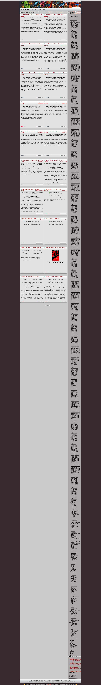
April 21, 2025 (74, 100)
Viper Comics (74, 632)
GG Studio (73, 579)
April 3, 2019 (74, 448)
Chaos (72, 567)
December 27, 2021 (75, 291)
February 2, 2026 (74, 55)
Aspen (72, 547)
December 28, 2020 (75, 348)
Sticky (71, 653)
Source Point (74, 617)
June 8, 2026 (74, 35)
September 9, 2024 (75, 135)
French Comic (73, 644)
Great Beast (73, 580)
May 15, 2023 (74, 211)
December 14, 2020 (75, 350)
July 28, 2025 (74, 85)
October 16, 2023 (75, 187)
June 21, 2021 (74, 320)
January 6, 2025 (74, 117)
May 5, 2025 (73, 98)
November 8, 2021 (75, 298)
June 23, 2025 (74, 90)
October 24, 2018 (75, 473)
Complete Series (73, 20)
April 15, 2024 (74, 158)
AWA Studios (74, 552)
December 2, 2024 (75, 122)
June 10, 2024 (74, 150)
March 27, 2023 (74, 219)
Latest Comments (74, 16)
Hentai (71, 643)
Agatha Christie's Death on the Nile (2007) (55, 247)
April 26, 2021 (74, 329)
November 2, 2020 (75, 357)
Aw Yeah (74, 575)
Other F (72, 635)
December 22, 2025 (75, 61)
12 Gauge (73, 525)
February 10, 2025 (75, 111)
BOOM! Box (74, 559)
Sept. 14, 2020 (74, 364)
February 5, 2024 (74, 169)
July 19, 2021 (74, 316)
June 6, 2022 (74, 265)
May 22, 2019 (74, 440)
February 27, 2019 (75, 454)
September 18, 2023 (75, 191)
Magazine (72, 640)
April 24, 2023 (74, 215)
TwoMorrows (74, 628)
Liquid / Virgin (74, 597)
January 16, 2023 (75, 230)
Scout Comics (74, 612)
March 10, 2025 (74, 107)
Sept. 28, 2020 (74, 362)
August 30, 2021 (74, 309)
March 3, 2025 (74, 108)
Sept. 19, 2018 (74, 479)
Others (72, 636)
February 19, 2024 (75, 167)
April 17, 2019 (74, 446)
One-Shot (72, 651)
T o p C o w (74, 521)
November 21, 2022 (75, 239)
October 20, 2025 (75, 71)
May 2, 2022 (73, 271)
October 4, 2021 (74, 304)
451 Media (73, 528)
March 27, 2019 (74, 449)
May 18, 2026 (74, 38)
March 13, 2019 (74, 451)
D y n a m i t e (65, 161)
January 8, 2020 (74, 404)
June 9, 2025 (74, 92)
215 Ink (72, 527)
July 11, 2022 (74, 260)
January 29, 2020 (75, 401)
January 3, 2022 (74, 289)
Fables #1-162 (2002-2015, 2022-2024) (76, 663)
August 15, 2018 (74, 484)
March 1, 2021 (74, 338)
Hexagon (73, 588)
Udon (72, 629)
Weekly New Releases (75, 22)
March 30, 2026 (74, 46)
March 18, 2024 (74, 163)
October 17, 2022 (75, 244)
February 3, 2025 (74, 112)
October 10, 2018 (75, 476)
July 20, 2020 (74, 373)
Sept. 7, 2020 (74, 365)
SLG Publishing (74, 615)
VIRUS (73, 585)
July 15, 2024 (74, 144)
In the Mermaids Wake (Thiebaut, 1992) (31, 218)
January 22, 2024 (75, 172)
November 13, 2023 (75, 183)
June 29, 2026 (74, 32)
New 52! (74, 505)
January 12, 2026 (75, 58)
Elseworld (74, 511)
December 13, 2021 (75, 293)
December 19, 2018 (75, 465)
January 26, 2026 (75, 56)
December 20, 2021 (75, 292)
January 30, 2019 (75, 458)
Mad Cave (73, 599)
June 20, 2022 (74, 263)
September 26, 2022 (75, 248)
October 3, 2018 (74, 477)
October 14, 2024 (75, 130)
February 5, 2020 (74, 400)
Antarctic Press (74, 544)
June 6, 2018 (74, 495)
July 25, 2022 (74, 257)
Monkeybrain (74, 600)
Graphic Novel (40, 103)
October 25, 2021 (75, 300)
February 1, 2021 (74, 342)
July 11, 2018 (74, 490)
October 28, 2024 (75, 128)
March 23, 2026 (74, 47)
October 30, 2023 (75, 185)
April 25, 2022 (74, 272)
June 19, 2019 (74, 436)
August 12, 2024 (74, 140)
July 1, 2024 (73, 146)
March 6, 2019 (74, 452)
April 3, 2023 (74, 218)
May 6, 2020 (73, 385)
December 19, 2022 (75, 234)
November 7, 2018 (75, 471)
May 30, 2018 (74, 496)
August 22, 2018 (74, 483)
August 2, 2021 (74, 314)
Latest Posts (73, 15)
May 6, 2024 (73, 155)
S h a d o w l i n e (76, 522)
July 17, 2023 (74, 201)
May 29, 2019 (74, 439)
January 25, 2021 (75, 343)
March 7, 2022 (74, 280)
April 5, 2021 (74, 332)
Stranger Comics (75, 620)
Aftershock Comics (75, 533)
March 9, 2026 (74, 49)
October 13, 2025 (75, 72)
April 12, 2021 (74, 331)
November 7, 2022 (75, 241)
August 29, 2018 (74, 482)
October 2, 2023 (74, 189)
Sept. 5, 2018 (74, 481)
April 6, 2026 (74, 45)
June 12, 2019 (74, 437)
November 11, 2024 (75, 125)
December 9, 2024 (75, 121)
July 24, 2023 (74, 200)
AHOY (72, 534)
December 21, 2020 (75, 349)
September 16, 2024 (75, 134)
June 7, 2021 (74, 322)
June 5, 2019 (74, 438)
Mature (71, 642)
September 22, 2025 (75, 76)
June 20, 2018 (74, 493)
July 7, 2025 (73, 88)
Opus (72, 604)
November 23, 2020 (75, 353)
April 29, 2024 (74, 156)
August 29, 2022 (74, 252)
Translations (41, 219)
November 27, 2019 (75, 411)
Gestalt (72, 578)
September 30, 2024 (75, 132)
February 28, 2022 (75, 281)
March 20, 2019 (74, 450)
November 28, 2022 (75, 238)
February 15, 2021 (75, 340)
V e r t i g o (74, 506)
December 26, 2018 (75, 463)
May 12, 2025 (74, 97)
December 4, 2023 (75, 179)
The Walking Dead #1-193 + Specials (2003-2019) (78, 659)
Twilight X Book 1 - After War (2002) (54, 276)
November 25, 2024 (75, 123)
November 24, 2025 (75, 66)
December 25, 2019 (75, 406)
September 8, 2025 (75, 78)
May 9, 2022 (73, 270)
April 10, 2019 (74, 447)
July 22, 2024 (74, 143)
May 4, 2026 (73, 41)
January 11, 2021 (75, 346)
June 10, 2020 (74, 380)
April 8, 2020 (74, 390)
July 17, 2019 (74, 431)
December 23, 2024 (75, 119)
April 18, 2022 (74, 273)
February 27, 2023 (75, 223)
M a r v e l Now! (75, 514)
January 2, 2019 (74, 462)
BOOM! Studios (74, 557)
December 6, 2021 (75, 294)
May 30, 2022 (74, 266)
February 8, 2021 (74, 341)
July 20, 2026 (74, 28)
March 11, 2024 (74, 164)
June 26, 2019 (74, 435)
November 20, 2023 (75, 181)
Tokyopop (73, 625)
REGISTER (49, 684)
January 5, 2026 (74, 59)
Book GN (23, 12)
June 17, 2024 (74, 148)
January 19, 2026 (75, 57)
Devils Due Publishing (72, 571)
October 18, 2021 (75, 302)
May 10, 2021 (74, 327)
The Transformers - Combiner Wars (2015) (32, 102)
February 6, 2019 (74, 457)
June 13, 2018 (74, 494)
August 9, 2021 (74, 313)
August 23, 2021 (74, 310)
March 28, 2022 (74, 276)
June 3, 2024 (74, 151)
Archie (72, 546)
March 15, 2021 (74, 336)
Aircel (72, 535)
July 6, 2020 (73, 375)
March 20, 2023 (74, 220)
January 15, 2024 (75, 173)
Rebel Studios (74, 608)
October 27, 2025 (75, 70)
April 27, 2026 (74, 42)
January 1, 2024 (74, 175)
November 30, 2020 (75, 352)
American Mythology (75, 541)
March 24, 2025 (74, 104)
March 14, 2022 (74, 278)
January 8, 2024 (74, 174)
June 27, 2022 (74, 262)
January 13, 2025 (75, 115)
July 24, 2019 (74, 430)
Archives (72, 652)
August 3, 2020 (74, 371)
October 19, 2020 (75, 359)
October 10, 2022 (75, 245)
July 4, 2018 (73, 491)
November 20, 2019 (75, 412)
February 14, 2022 (75, 283)
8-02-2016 (22, 16)
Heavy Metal (73, 582)
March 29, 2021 (74, 333)
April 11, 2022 (74, 274)
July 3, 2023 (73, 204)
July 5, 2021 (73, 318)
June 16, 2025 (74, 91)
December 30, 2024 (75, 118)
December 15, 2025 (75, 63)
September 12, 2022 (75, 250)
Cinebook (73, 568)
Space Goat (73, 618)
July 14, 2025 (74, 87)
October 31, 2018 (75, 472)
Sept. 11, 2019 (74, 423)
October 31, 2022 (75, 242)
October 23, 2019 (75, 416)
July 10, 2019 (74, 433)
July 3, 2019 (73, 434)
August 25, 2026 (74, 23)
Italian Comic (73, 646)
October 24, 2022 (75, 243)
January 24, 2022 (75, 286)
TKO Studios (74, 624)
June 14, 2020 (74, 379)
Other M (73, 512)
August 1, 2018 (74, 487)
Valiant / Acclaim (74, 630)
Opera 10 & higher (58, 681)
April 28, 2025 (74, 99)
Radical (72, 607)
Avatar (72, 550)
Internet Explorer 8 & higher (49, 681)
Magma (73, 583)
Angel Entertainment (75, 543)
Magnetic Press (75, 596)
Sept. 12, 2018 (74, 480)
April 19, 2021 (74, 330)
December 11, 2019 (75, 408)
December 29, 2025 (75, 60)
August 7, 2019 (74, 428)
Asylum (72, 549)
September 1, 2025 (75, 79)
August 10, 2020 (74, 370)
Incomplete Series (74, 637)
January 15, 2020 (75, 403)
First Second (74, 577)
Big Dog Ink (74, 548)
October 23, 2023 (75, 186)
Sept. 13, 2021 (74, 307)
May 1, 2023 (73, 213)
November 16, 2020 (75, 354)
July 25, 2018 (74, 488)
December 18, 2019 (75, 407)
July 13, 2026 (74, 30)
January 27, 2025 (75, 113)
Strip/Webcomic (73, 639)
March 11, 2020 (74, 394)
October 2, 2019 (74, 419)
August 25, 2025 (74, 80)
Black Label (74, 504)
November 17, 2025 (75, 67)
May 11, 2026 (74, 39)
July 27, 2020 (74, 372)
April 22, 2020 (74, 387)
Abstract (73, 531)
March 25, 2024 (74, 162)
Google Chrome (71, 681)
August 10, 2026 (74, 25)
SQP (72, 619)
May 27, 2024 (74, 152)
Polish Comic (73, 647)
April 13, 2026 (74, 44)
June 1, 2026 (74, 36)
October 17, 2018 (75, 474)
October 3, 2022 (74, 246)
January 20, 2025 (75, 114)
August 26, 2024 (74, 137)
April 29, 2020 (74, 386)
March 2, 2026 (74, 50)
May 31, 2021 (74, 324)
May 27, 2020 (74, 382)
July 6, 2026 (73, 31)
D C (72, 503)
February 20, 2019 (75, 455)
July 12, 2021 (74, 317)
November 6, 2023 (75, 184)
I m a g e (73, 518)
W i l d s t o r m (75, 510)
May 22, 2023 (74, 210)
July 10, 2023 (74, 202)
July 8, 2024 (73, 145)
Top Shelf (73, 626)
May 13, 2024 (74, 154)
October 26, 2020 (75, 358)
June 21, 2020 (74, 378)
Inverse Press (74, 590)
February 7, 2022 (74, 284)
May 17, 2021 (74, 326)
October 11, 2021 (75, 303)
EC (72, 603)
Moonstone (73, 601)
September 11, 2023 (75, 193)
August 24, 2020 (74, 368)
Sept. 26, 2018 (74, 478)
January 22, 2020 (75, 402)
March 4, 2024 (74, 165)
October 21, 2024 (75, 129)
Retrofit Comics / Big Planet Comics (74, 611)
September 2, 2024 (75, 136)
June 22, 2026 (74, 33)
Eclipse (72, 576)
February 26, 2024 (75, 166)
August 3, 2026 (74, 26)
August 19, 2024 (74, 139)
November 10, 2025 (75, 68)
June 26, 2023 (74, 205)
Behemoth (73, 553)
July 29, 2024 (74, 142)
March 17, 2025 (74, 106)
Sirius (72, 614)
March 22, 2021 (74, 335)
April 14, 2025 (74, 101)
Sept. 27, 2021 (74, 305)
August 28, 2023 (74, 195)
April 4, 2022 (74, 275)
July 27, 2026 (74, 27)
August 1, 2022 (74, 256)
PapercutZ (73, 605)
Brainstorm (73, 561)
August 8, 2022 (74, 255)
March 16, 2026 (74, 48)
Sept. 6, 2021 (74, 308)
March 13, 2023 (74, 221)
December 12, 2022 (75, 235)
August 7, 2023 (74, 198)
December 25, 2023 (75, 176)
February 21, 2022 (75, 282)
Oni (72, 602)
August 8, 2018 (74, 485)
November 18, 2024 (75, 124)
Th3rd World (74, 623)
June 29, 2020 (74, 376)
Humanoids (73, 589)
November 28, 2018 (75, 468)
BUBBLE (73, 564)
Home (71, 13)
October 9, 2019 (74, 418)
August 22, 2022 (74, 253)
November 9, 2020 (75, 356)
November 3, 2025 (75, 69)
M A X (73, 516)
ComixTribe (73, 569)
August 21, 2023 (74, 196)
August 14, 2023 (74, 197)
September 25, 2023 (75, 190)
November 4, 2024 (75, 126)
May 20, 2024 (74, 153)
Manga (71, 641)
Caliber (72, 565)
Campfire (73, 566)
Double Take (74, 572)
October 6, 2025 (74, 74)
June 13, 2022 (74, 264)
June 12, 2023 (74, 207)
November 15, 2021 (75, 297)
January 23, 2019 (75, 459)
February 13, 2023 (75, 226)
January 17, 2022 (75, 287)
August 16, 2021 (74, 311)
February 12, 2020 (75, 398)
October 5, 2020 (74, 361)
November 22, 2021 (75, 296)
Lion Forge (73, 594)
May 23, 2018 (74, 498)
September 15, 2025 (75, 77)
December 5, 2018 (75, 467)
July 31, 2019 (74, 429)
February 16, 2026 (75, 53)
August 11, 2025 (74, 82)
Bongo (72, 556)
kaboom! (74, 558)
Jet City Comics (74, 592)
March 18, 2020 (74, 393)
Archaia (74, 560)
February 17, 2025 (75, 110)
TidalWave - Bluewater (72, 622)
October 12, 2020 (75, 360)
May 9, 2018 (73, 500)
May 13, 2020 (74, 384)
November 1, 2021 (75, 299)
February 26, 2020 (75, 396)
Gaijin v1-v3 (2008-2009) (74, 667)
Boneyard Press (74, 555)
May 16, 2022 (74, 269)
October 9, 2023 (74, 188)
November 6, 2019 (75, 414)
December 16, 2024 (75, 120)
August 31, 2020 (74, 367)
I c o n (73, 515)
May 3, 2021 (73, 328)
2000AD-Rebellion (75, 526)
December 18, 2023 (75, 177)
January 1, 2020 (74, 405)
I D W (42, 103)
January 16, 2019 (75, 460)
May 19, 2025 (74, 96)
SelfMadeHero (74, 613)
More (72, 501)
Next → (48, 305)
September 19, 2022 (75, 249)
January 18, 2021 (75, 344)
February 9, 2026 (74, 54)
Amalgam (73, 539)
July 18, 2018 (74, 489)
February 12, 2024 (75, 168)
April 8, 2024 (74, 159)
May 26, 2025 (74, 94)
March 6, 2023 (74, 222)
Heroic (72, 587)
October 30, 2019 (75, 415)
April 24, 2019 (74, 445)
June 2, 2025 (74, 93)
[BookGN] (77, 4)
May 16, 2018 (74, 499)
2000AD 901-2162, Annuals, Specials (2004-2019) (78, 668)
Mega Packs (72, 650)
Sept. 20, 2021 (74, 306)
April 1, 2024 (74, 161)
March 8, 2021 (74, 337)
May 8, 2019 (73, 443)
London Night (74, 598)
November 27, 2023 (75, 180)
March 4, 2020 (74, 395)
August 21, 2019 (74, 426)
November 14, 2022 (75, 240)
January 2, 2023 (74, 232)
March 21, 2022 (74, 277)
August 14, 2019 (74, 427)
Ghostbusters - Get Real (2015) (53, 189)
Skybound (74, 520)
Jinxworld (74, 507)
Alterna (72, 537)
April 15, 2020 (74, 389)
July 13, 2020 (74, 374)
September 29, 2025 (75, 75)
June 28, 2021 (74, 319)
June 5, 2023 (74, 208)
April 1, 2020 (74, 391)
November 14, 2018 (75, 470)
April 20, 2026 (74, 43)
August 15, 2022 (74, 254)
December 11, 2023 (75, 178)
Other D (72, 634)
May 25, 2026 (74, 37)
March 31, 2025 (74, 103)
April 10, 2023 (74, 217)
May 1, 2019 (73, 444)
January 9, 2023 (74, 231)
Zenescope (73, 633)
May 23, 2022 (74, 267)
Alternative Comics (75, 538)
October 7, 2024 (74, 131)
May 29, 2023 (74, 209)
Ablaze (72, 530)
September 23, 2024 (75, 133)
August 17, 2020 (74, 369)
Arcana (72, 545)
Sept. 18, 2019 (74, 422)
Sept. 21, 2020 (74, 363)
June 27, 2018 (74, 492)
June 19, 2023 (74, 206)
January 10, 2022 (75, 288)
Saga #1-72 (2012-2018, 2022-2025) (76, 660)
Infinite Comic (75, 513)
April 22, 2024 (74, 157)
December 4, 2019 (75, 409)
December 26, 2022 (75, 233)
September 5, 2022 (75, 251)
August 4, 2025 (74, 83)
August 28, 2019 (74, 425)
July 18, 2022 (74, 259)
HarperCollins (74, 581)
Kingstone (73, 593)
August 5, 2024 (74, 141)
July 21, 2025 (74, 86)
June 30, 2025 (74, 89)
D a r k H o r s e (41, 248)
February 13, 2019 (75, 456)
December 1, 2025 (75, 65)
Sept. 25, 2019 (74, 420)
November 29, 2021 (75, 295)
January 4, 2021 (74, 347)
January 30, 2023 (75, 228)
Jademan (73, 591)
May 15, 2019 (74, 441)
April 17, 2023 (74, 216)
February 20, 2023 (75, 224)
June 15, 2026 (74, 34)
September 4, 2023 (75, 194)
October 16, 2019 (75, 417)
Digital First (74, 509)
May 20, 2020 (74, 383)
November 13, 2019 (75, 413)
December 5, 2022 (75, 237)
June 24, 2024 (74, 147)
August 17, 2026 (74, 24)
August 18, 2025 (74, 81)
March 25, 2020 (74, 392)
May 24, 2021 (74, 325)
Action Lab (73, 532)
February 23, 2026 (75, 52)
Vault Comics (74, 631)
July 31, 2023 (74, 199)
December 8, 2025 (75, 64)
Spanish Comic (73, 648)
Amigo (72, 542)
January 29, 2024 (75, 170)
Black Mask (73, 554)
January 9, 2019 (74, 461)
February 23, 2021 (75, 339)
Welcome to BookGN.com (36, 4)
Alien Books (73, 536)
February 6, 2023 (74, 227)
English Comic (37, 248)
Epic (73, 517)
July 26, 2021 (74, 315)
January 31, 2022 (75, 285)
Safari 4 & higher (64, 681)
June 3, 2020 (74, 381)
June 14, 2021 (74, 321)
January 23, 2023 (75, 229)
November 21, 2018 (75, 469)
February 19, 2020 (75, 397)
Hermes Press (74, 586)
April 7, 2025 (74, 102)
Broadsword (74, 563)
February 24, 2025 (75, 109)
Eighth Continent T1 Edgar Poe (53, 218)
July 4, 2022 (73, 261)
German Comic (73, 645)
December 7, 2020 (75, 351)
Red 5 (72, 609)
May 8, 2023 (73, 212)
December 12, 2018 (75, 466)
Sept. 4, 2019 (74, 424)
